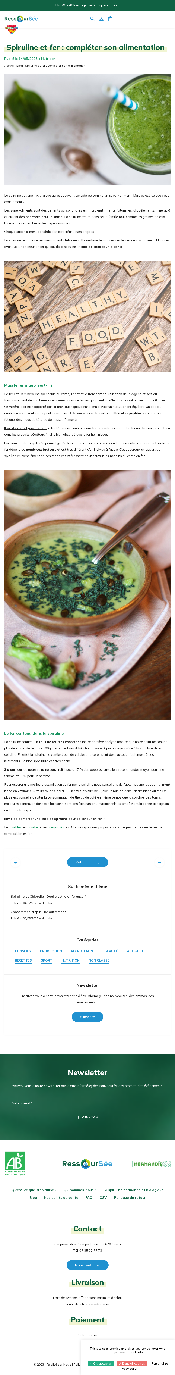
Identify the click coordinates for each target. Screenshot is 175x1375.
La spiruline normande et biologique (133, 1190)
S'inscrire (87, 1017)
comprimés (56, 827)
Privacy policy (128, 1369)
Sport (46, 960)
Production (51, 951)
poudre (33, 827)
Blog (19, 66)
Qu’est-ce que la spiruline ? (34, 1190)
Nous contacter (87, 1265)
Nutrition (70, 960)
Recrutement (83, 951)
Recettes (23, 960)
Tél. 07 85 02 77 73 (87, 1251)
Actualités (137, 951)
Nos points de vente (61, 1197)
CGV (103, 1197)
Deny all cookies (133, 1363)
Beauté (111, 951)
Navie (67, 1364)
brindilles (15, 827)
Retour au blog (88, 862)
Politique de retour (130, 1197)
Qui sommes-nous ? (80, 1190)
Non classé (99, 960)
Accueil (9, 66)
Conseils (23, 951)
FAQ (88, 1197)
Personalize (160, 1363)
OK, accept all (102, 1363)
